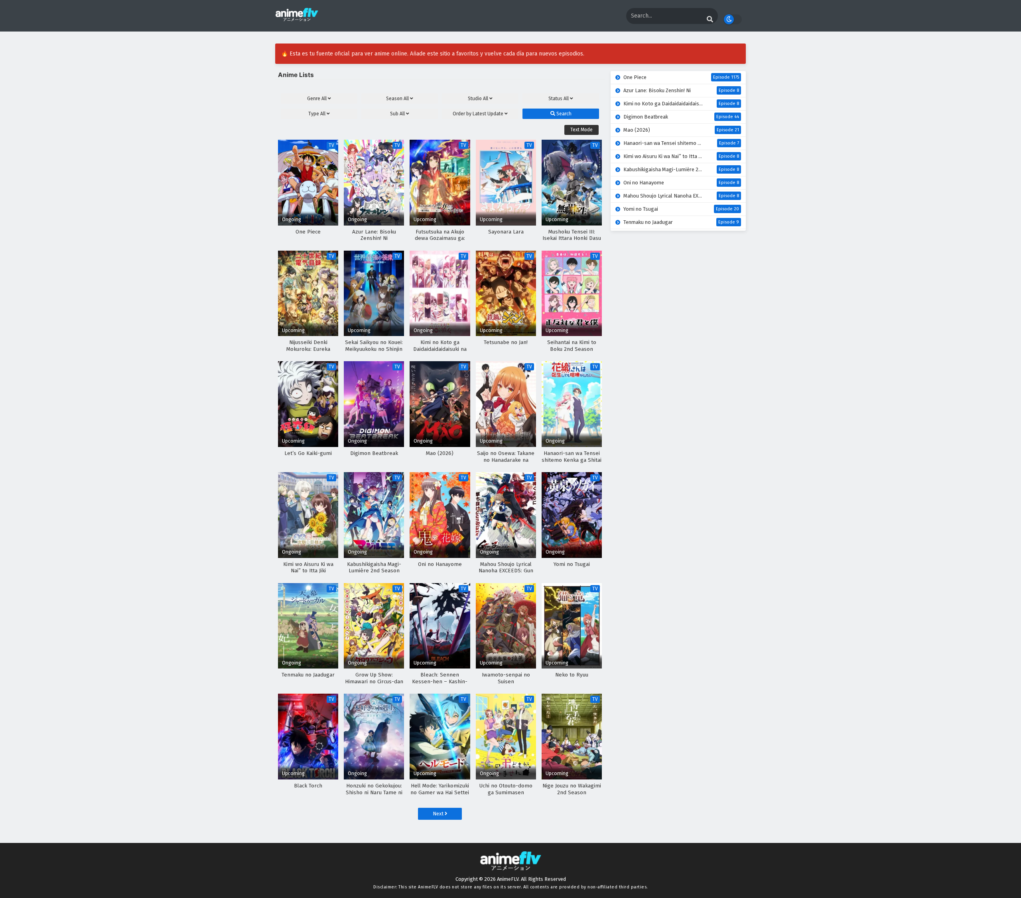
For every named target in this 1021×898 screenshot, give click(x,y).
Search (563, 114)
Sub (397, 114)
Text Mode (581, 130)
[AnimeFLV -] (296, 19)
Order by (478, 114)
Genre (317, 98)
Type (316, 114)
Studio (478, 98)
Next (439, 814)
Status (558, 98)
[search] (710, 19)
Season (397, 98)
